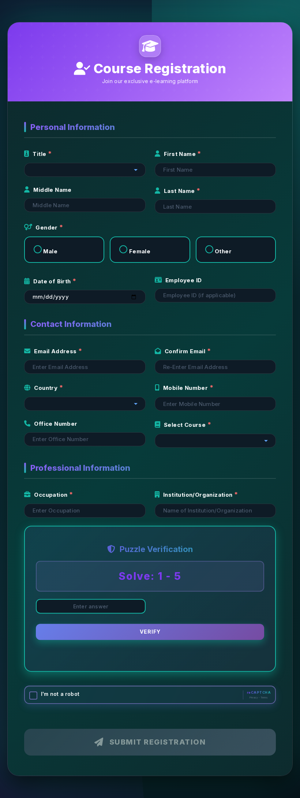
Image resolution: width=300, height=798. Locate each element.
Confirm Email (186, 351)
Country (46, 387)
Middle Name (52, 189)
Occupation (51, 494)
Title (40, 153)
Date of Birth (52, 281)
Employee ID (183, 280)
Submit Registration (157, 742)
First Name (180, 153)
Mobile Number (186, 387)
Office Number (55, 423)
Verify (150, 634)
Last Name (180, 190)
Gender (47, 227)
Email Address (56, 351)
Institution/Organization (198, 494)
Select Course (185, 424)
